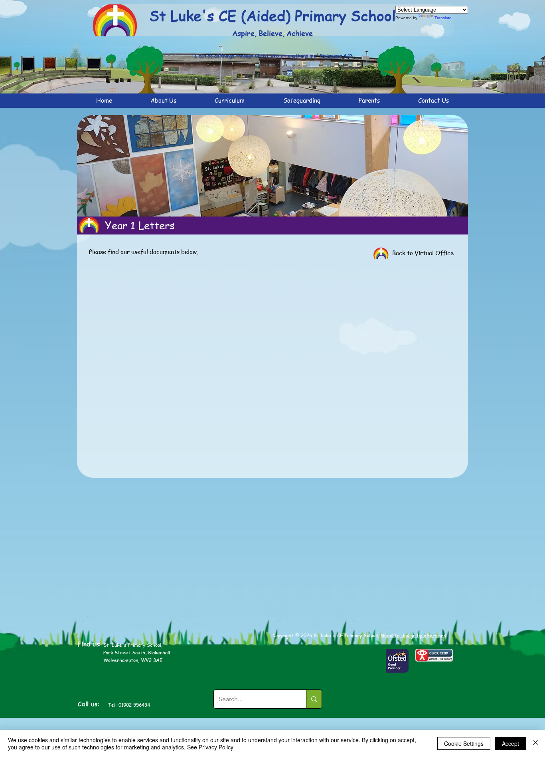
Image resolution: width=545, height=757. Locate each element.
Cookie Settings (464, 743)
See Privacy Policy (210, 747)
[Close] (535, 743)
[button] (163, 100)
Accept (510, 743)
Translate (443, 18)
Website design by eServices (413, 635)
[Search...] (314, 699)
